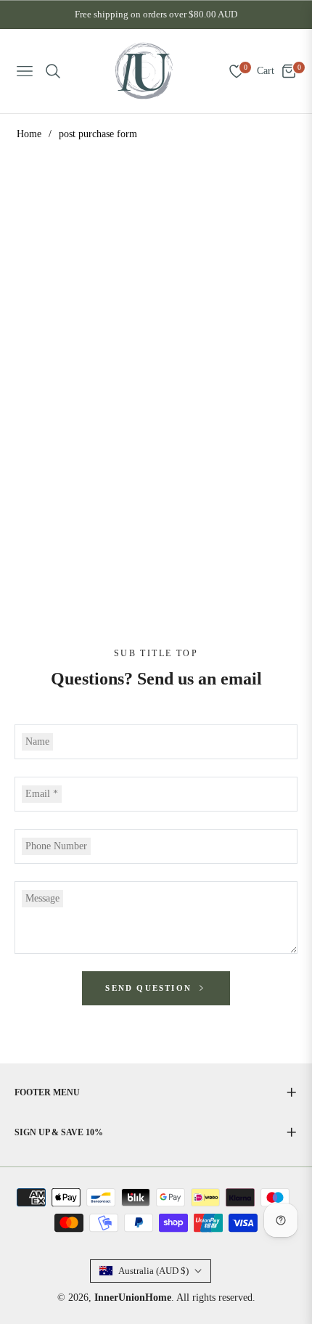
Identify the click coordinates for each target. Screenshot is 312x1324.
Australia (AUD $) (153, 1270)
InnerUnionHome (132, 1297)
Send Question (150, 988)
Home (29, 133)
